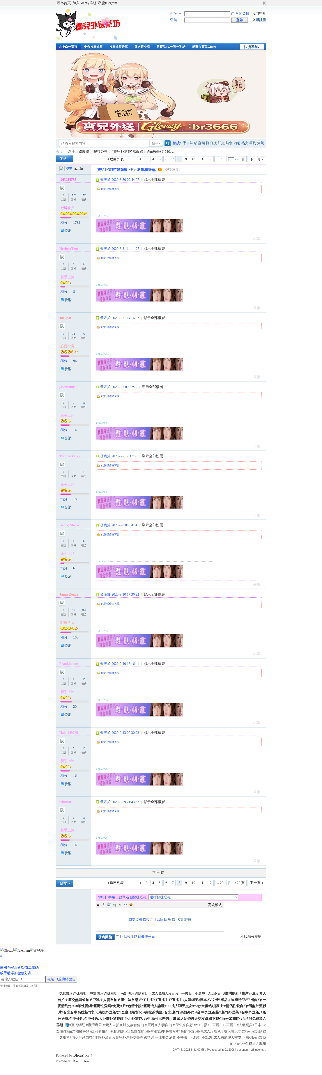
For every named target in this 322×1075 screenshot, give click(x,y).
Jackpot (65, 318)
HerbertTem (68, 248)
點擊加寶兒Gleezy (204, 46)
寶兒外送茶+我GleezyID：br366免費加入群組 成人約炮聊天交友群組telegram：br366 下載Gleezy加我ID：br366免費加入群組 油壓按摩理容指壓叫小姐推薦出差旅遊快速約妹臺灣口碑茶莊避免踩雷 (57, 151)
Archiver (214, 993)
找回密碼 (259, 14)
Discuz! (78, 1055)
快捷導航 (251, 47)
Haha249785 (68, 732)
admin (78, 168)
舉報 (256, 239)
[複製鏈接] (171, 170)
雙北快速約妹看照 (73, 993)
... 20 (219, 159)
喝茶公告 (101, 151)
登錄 (171, 919)
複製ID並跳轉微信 (61, 979)
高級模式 (215, 905)
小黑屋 (200, 993)
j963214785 (67, 179)
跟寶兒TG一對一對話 (171, 46)
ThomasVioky (69, 456)
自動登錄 (242, 14)
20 (84, 679)
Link (114, 905)
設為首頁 (64, 3)
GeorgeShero (69, 525)
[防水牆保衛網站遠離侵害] (67, 1025)
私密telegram (107, 3)
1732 (84, 195)
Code (125, 905)
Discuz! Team (81, 1061)
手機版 (186, 993)
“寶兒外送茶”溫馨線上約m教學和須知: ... (143, 151)
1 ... (131, 159)
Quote (120, 905)
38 (73, 333)
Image (109, 905)
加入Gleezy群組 (84, 3)
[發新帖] (64, 158)
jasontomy (67, 387)
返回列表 (117, 159)
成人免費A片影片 (165, 993)
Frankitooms (68, 663)
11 (201, 159)
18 (84, 472)
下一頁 (255, 159)
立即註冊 (259, 20)
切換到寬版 (263, 3)
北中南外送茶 (68, 46)
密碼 (173, 20)
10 (193, 159)
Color (103, 905)
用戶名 (174, 13)
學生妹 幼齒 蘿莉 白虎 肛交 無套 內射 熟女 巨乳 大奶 (223, 143)
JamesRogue (68, 594)
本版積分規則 (251, 936)
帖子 (155, 143)
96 (84, 333)
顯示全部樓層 (154, 179)
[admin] (62, 168)
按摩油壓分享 (118, 46)
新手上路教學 (78, 151)
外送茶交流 (142, 46)
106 (84, 610)
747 (74, 195)
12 (210, 159)
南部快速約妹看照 (134, 993)
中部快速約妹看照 (104, 993)
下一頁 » (161, 873)
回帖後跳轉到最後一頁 (137, 936)
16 (84, 402)
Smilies (131, 905)
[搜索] (167, 143)
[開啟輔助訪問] (260, 3)
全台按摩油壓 (93, 46)
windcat (65, 802)
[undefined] (45, 951)
